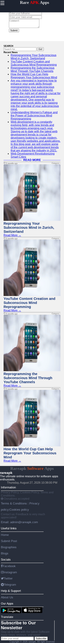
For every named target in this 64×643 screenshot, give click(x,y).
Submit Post (9, 541)
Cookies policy (19, 509)
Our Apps (7, 603)
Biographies (9, 547)
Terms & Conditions (14, 503)
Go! (40, 49)
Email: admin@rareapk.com (19, 522)
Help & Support (11, 591)
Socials (6, 559)
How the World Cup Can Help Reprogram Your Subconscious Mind (34, 76)
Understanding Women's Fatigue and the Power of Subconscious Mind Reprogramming (34, 115)
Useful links (9, 528)
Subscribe (41, 638)
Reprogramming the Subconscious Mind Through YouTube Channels (32, 69)
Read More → (12, 235)
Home (5, 535)
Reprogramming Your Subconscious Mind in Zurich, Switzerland (33, 57)
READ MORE (32, 160)
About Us (7, 597)
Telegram (10, 584)
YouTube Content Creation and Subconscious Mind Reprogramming (34, 63)
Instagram (10, 572)
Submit (14, 30)
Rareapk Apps (32, 468)
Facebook (9, 566)
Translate (7, 617)
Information (8, 487)
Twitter (8, 578)
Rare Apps (34, 2)
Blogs (4, 553)
